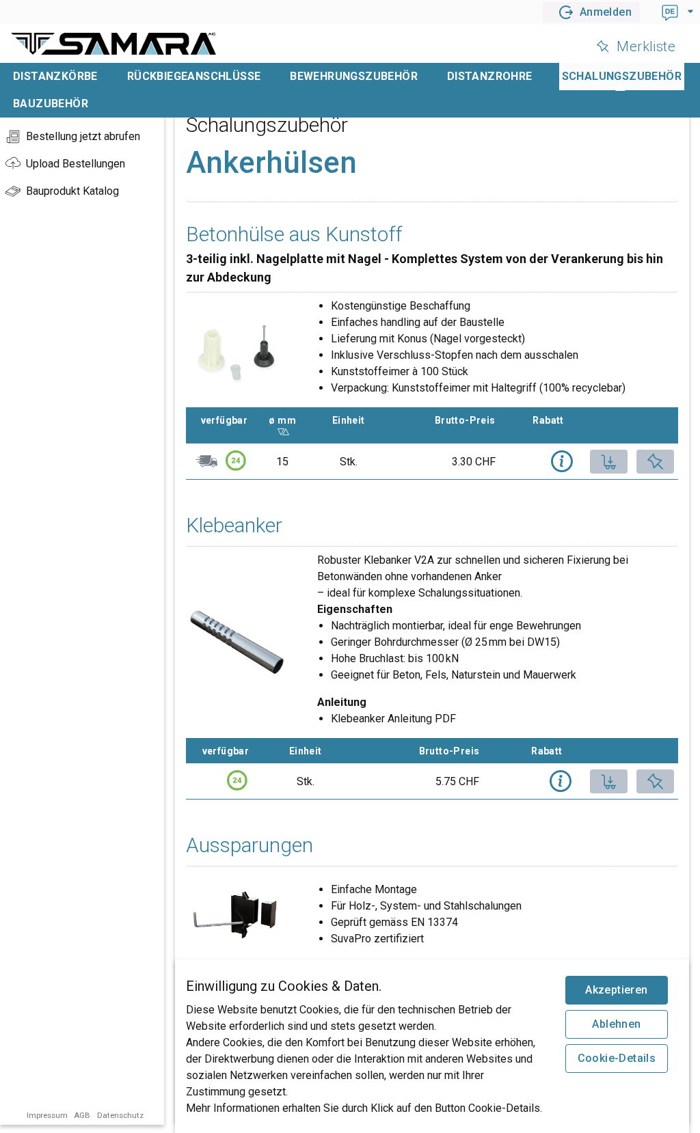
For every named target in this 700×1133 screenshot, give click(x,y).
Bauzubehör (50, 103)
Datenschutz (120, 1115)
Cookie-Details (617, 1058)
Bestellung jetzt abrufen (83, 136)
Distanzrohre (490, 76)
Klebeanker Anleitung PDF (393, 718)
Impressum (47, 1115)
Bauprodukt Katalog (72, 191)
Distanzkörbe (55, 76)
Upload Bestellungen (75, 163)
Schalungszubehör (622, 76)
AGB (82, 1115)
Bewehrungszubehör (354, 76)
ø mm (288, 420)
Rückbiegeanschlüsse (194, 76)
